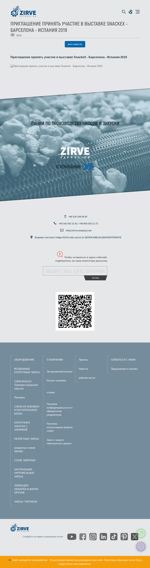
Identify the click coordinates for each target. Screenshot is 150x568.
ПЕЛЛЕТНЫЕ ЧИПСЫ (26, 438)
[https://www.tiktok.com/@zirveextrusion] (113, 536)
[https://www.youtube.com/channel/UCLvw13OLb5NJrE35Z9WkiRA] (71, 537)
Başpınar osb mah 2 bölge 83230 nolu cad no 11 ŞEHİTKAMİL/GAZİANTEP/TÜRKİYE (78, 237)
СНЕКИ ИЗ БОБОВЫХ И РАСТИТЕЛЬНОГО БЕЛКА (26, 410)
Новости (83, 368)
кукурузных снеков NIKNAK (24, 449)
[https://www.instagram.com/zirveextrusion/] (93, 536)
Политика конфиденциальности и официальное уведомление (59, 409)
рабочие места (87, 377)
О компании (68, 166)
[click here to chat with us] (141, 547)
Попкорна (19, 397)
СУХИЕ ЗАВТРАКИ (24, 460)
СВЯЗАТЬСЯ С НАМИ (123, 359)
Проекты (83, 359)
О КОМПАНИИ (55, 359)
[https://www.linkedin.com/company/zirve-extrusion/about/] (103, 536)
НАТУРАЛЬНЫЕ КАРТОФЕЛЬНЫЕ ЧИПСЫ (24, 473)
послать (95, 278)
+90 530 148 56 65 (77, 216)
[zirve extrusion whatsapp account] (141, 533)
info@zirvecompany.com (79, 230)
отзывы (51, 392)
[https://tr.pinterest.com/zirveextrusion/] (124, 536)
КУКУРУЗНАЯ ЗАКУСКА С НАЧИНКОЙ (22, 426)
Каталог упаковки (56, 380)
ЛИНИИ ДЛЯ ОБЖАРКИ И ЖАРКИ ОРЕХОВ (26, 489)
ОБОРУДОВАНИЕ (24, 359)
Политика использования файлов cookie (60, 427)
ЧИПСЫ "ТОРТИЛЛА (25, 501)
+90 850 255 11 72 (88, 223)
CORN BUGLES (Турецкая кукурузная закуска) (26, 385)
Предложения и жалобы (124, 368)
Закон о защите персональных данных (59, 442)
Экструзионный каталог (60, 371)
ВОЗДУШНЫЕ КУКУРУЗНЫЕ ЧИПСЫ (27, 370)
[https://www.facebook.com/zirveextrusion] (82, 536)
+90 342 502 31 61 (68, 223)
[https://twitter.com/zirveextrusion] (134, 536)
